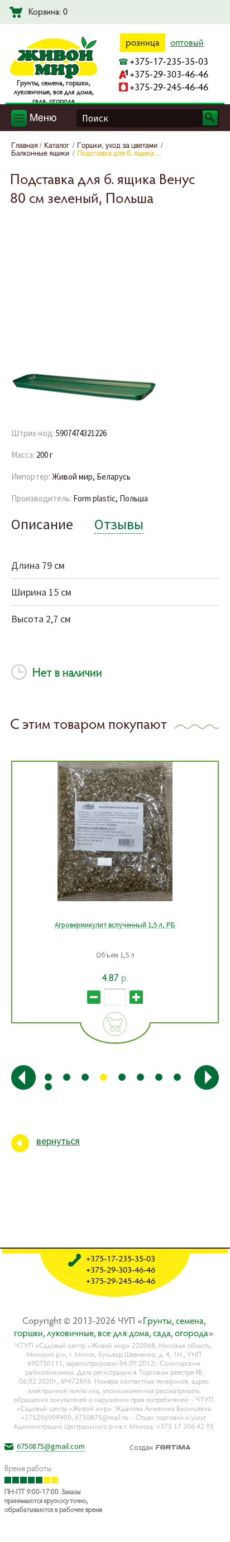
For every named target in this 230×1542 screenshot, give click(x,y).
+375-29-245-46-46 (169, 86)
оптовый (187, 42)
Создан (141, 1446)
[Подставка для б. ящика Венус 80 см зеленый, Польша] (83, 406)
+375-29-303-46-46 (169, 73)
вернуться (58, 1140)
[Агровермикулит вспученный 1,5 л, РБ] (115, 831)
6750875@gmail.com (51, 1446)
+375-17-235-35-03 (169, 61)
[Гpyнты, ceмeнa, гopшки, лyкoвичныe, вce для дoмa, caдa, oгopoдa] (53, 76)
